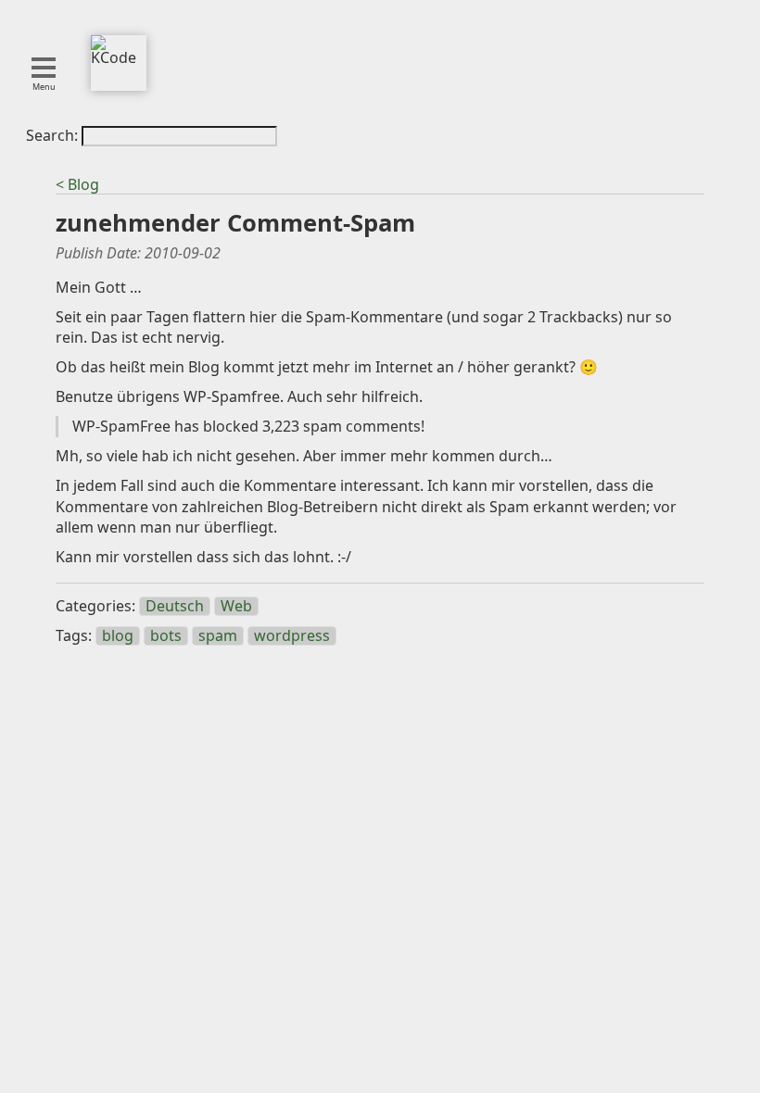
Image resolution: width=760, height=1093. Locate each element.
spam (217, 636)
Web (236, 606)
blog (117, 636)
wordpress (292, 636)
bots (166, 636)
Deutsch (175, 606)
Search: (54, 135)
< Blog (77, 184)
